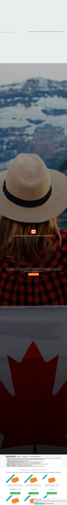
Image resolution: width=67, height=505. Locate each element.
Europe (43, 31)
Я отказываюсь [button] (41, 503)
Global (41, 31)
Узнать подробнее (16, 493)
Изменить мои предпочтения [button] (49, 503)
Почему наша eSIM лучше (11, 456)
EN (60, 31)
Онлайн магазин (48, 31)
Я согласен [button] (36, 503)
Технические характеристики (35, 456)
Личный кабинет (56, 31)
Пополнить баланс (36, 31)
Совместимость (25, 456)
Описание (19, 456)
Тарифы (30, 31)
